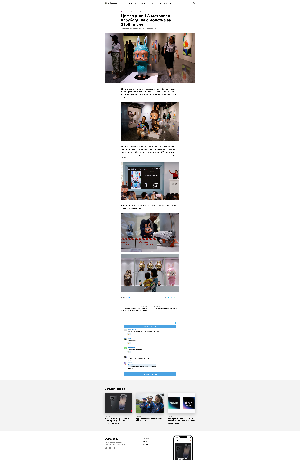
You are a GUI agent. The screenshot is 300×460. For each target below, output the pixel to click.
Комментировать (146, 11)
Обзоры (143, 3)
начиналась (166, 155)
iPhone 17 (150, 3)
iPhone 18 (158, 3)
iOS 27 (171, 3)
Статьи (136, 3)
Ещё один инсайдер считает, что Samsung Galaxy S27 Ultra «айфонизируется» (118, 421)
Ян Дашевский (126, 11)
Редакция (145, 441)
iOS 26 (165, 3)
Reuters (128, 297)
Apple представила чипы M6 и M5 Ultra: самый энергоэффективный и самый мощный (181, 421)
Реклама (145, 444)
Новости (129, 3)
